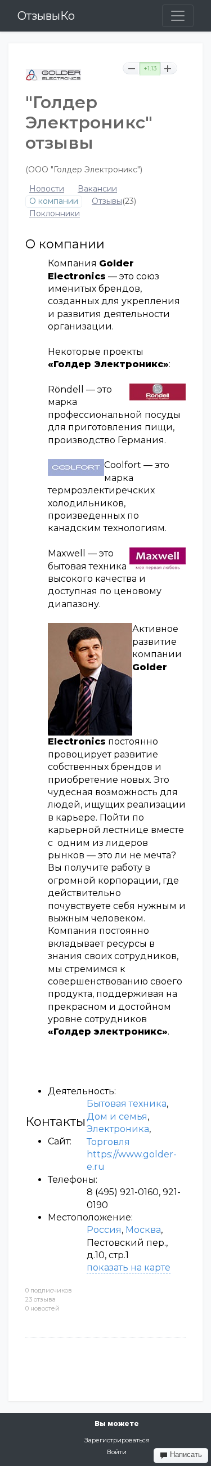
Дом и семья (117, 1116)
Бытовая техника (127, 1103)
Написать (185, 1454)
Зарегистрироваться (117, 1440)
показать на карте (128, 1267)
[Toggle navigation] (178, 16)
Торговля (108, 1142)
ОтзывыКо (46, 16)
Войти (117, 1452)
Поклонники (54, 213)
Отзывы (107, 201)
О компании (53, 201)
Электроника (118, 1129)
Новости (46, 189)
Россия (104, 1229)
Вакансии (97, 189)
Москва (143, 1229)
